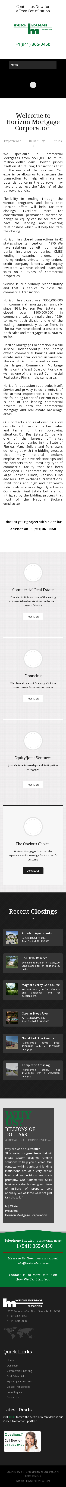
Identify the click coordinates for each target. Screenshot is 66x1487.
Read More (33, 616)
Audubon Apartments (37, 933)
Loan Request (14, 1392)
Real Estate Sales (16, 1376)
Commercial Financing (19, 1371)
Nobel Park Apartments (38, 1038)
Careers (46, 1480)
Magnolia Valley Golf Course (41, 985)
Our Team (12, 1365)
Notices (20, 1480)
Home (10, 1360)
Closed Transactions (18, 1386)
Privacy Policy (33, 1480)
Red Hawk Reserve (34, 958)
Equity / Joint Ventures (19, 1381)
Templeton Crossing (36, 1065)
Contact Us (33, 870)
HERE (12, 1417)
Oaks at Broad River (35, 1013)
